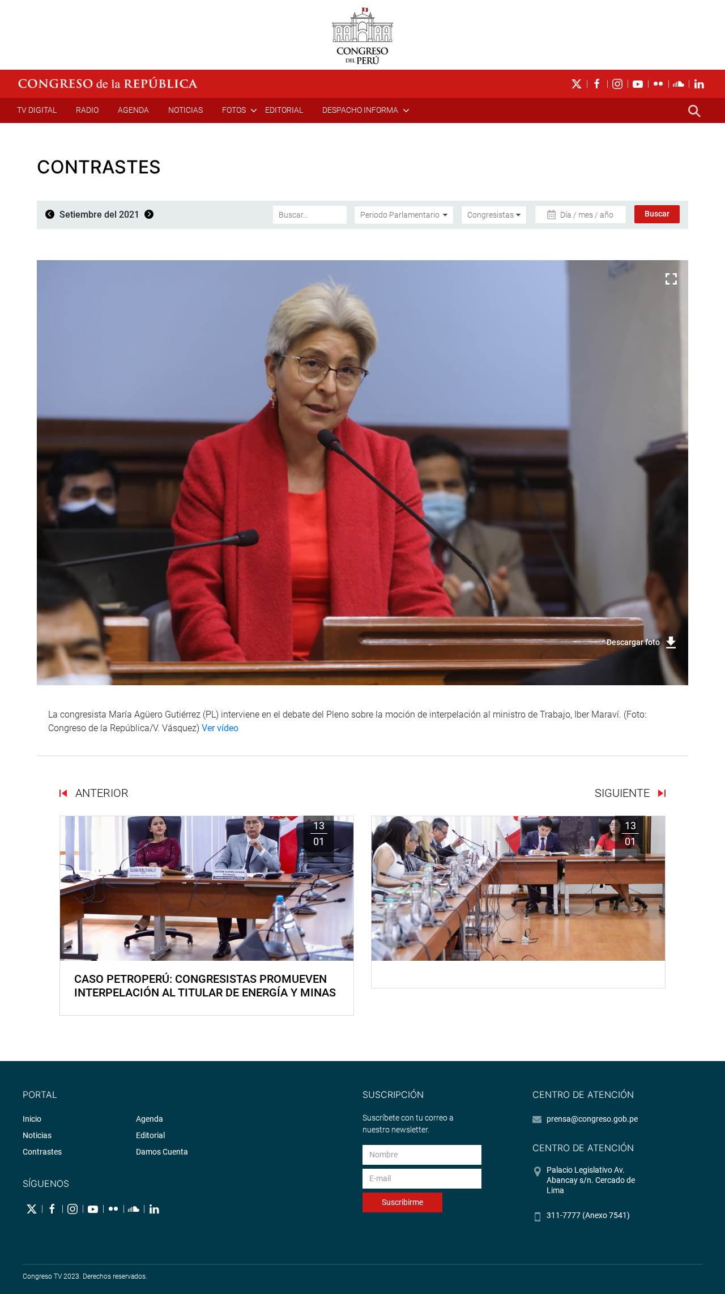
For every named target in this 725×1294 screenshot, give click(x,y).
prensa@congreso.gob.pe (592, 1118)
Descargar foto (633, 642)
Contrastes (42, 1151)
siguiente (623, 793)
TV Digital (37, 109)
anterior (100, 793)
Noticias (185, 109)
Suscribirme (402, 1202)
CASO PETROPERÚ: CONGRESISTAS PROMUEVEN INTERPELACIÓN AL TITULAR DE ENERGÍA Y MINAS (205, 985)
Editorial (284, 109)
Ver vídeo (220, 728)
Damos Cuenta (162, 1151)
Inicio (32, 1118)
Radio (87, 109)
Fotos (234, 109)
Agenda (133, 109)
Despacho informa (360, 109)
